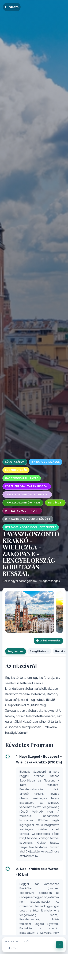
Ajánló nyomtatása (50, 640)
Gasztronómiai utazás (21, 478)
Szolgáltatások (39, 651)
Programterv (16, 651)
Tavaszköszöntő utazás (23, 502)
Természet (55, 502)
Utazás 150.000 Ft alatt (22, 510)
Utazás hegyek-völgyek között (27, 518)
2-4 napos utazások (45, 461)
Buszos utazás (16, 470)
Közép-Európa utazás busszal (26, 486)
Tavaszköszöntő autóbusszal (27, 494)
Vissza (13, 7)
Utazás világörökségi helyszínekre (30, 527)
